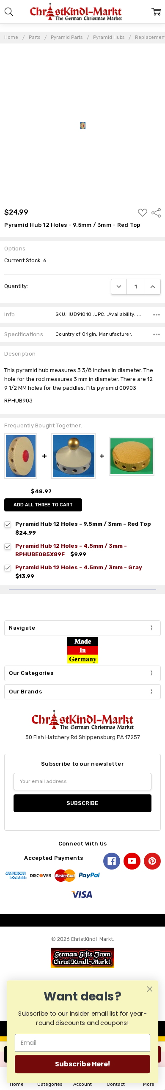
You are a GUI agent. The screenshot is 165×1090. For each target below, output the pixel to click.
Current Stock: (25, 260)
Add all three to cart (43, 505)
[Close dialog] (150, 989)
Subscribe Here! (82, 1064)
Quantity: (16, 286)
